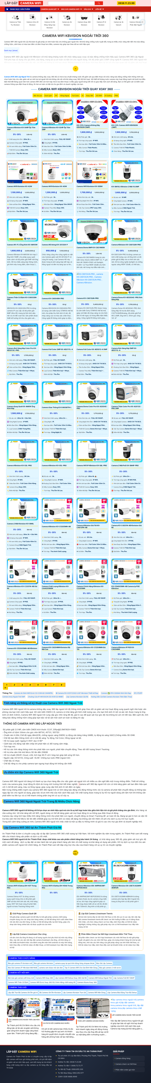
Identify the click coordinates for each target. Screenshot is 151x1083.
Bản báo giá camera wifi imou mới (21, 978)
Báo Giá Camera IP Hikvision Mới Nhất (22, 968)
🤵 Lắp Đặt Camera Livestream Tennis (95, 913)
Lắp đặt (23, 3)
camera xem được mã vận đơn (51, 968)
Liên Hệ (98, 9)
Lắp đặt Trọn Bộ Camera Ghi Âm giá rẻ (23, 992)
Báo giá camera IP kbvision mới (20, 963)
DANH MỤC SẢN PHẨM (20, 9)
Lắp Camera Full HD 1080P (123, 978)
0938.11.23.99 (126, 3)
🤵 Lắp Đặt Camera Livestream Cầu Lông (28, 934)
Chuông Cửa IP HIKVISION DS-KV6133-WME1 (45, 697)
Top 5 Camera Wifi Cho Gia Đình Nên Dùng (81, 968)
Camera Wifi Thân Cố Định (18, 982)
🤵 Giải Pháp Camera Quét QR (23, 913)
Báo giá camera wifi (70, 9)
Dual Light (48, 96)
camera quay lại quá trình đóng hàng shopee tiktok (74, 963)
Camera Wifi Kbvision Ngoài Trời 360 (75, 36)
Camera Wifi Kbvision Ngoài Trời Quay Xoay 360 (75, 89)
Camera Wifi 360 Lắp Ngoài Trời (17, 77)
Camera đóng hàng (122, 1058)
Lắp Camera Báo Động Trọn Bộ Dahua (122, 992)
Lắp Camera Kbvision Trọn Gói (74, 992)
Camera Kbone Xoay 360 (87, 982)
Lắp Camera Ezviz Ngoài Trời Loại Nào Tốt (24, 1020)
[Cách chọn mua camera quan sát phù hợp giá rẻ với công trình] (142, 22)
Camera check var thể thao (125, 1064)
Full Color (75, 96)
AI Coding (108, 96)
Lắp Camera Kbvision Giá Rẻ (77, 697)
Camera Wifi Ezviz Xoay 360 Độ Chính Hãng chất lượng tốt (52, 982)
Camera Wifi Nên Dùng (96, 992)
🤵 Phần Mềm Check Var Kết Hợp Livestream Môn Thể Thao (105, 934)
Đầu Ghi (87, 9)
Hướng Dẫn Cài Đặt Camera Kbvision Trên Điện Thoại (111, 697)
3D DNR (99, 96)
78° (56, 96)
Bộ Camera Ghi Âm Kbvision (50, 992)
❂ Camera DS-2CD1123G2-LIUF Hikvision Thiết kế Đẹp (77, 693)
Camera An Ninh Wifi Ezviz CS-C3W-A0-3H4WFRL (33, 693)
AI (82, 96)
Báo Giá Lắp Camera (104, 963)
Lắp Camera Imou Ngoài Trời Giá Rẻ (126, 1015)
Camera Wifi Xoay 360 (44, 978)
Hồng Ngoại (64, 96)
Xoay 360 (89, 96)
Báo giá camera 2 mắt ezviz (110, 968)
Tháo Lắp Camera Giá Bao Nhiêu (90, 1021)
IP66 (116, 96)
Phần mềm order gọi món (125, 1070)
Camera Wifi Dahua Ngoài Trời (100, 978)
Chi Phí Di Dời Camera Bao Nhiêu (56, 1023)
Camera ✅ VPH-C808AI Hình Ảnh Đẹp (116, 693)
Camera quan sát (49, 9)
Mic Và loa (38, 96)
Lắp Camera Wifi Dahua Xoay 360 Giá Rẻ (71, 978)
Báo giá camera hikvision (43, 963)
